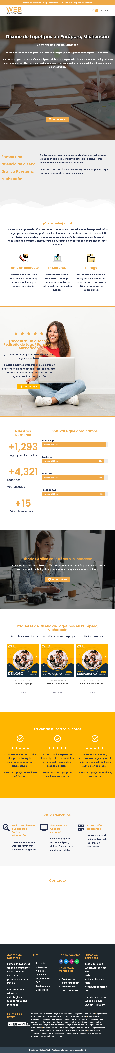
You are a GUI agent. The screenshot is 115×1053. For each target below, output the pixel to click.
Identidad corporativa (92, 683)
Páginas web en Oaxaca (75, 1033)
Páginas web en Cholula (77, 1025)
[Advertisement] (57, 94)
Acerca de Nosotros (32, 2)
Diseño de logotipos (23, 680)
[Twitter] (66, 961)
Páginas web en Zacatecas (52, 1033)
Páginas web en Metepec (54, 1025)
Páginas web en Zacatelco (50, 1036)
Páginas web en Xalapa (76, 1016)
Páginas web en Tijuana (52, 1022)
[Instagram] (71, 961)
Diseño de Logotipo (23, 683)
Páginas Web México (83, 2)
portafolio (53, 2)
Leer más (23, 692)
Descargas (42, 989)
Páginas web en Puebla (63, 1013)
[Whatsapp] (76, 961)
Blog (45, 2)
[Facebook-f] (61, 961)
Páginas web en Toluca (85, 1013)
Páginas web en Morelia (52, 1019)
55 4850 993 (67, 2)
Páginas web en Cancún (80, 1027)
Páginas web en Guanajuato (55, 1027)
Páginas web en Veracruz (53, 1016)
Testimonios (43, 986)
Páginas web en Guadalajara (51, 1030)
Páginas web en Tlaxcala (41, 1013)
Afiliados (41, 970)
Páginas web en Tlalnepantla (76, 1019)
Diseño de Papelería (57, 683)
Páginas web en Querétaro (75, 1022)
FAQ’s (39, 982)
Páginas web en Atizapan (76, 1030)
